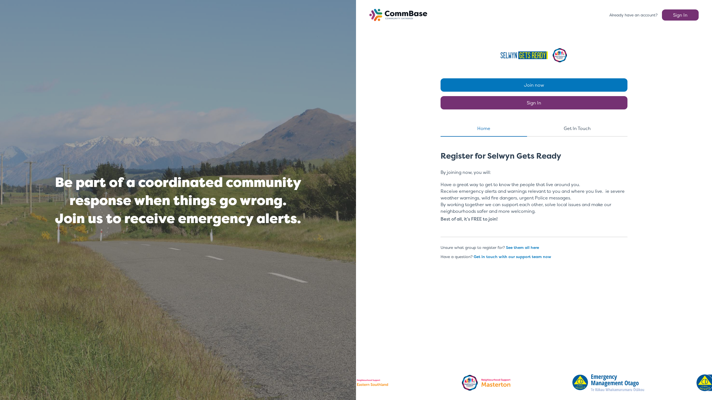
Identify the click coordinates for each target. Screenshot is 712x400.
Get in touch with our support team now (512, 256)
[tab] (484, 131)
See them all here (522, 247)
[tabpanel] (534, 192)
